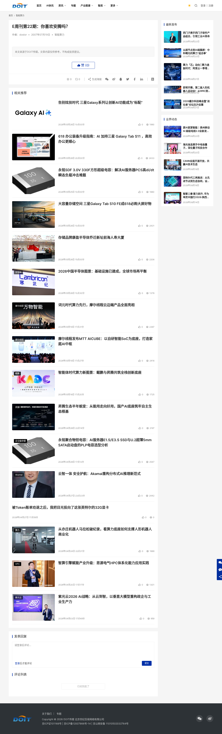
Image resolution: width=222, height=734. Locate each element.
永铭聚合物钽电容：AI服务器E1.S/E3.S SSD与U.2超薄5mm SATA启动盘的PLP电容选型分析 (105, 442)
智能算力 (59, 34)
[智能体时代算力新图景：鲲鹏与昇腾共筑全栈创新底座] (33, 383)
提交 (147, 663)
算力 (17, 530)
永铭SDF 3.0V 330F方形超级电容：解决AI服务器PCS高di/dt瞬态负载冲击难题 (106, 172)
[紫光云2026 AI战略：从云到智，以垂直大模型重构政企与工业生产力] (33, 607)
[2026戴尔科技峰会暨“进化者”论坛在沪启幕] (172, 104)
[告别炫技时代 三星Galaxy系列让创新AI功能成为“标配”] (33, 113)
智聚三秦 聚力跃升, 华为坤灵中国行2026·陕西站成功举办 (196, 197)
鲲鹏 (17, 373)
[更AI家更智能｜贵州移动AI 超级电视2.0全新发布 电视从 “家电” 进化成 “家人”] (172, 131)
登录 (203, 5)
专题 (73, 5)
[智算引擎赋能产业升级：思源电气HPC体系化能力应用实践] (33, 573)
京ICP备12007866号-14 (77, 723)
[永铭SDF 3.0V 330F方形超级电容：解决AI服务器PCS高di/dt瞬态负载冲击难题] (33, 180)
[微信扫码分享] (107, 79)
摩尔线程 (19, 306)
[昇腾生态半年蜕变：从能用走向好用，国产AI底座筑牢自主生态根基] (33, 417)
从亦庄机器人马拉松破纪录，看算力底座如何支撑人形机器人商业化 (105, 531)
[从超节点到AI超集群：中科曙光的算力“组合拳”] (172, 53)
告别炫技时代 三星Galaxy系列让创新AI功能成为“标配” (100, 103)
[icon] (199, 718)
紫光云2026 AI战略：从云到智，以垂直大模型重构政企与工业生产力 (104, 599)
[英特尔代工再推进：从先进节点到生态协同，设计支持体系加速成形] (172, 181)
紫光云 (18, 597)
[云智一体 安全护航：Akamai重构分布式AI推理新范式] (33, 484)
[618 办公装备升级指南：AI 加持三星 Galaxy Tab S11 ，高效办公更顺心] (33, 147)
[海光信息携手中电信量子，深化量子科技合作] (172, 148)
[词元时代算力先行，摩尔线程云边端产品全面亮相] (33, 315)
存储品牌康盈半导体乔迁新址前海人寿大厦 (91, 237)
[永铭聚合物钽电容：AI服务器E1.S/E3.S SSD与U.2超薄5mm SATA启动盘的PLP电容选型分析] (33, 450)
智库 (100, 5)
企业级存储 (20, 441)
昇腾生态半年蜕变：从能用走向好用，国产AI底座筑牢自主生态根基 (105, 408)
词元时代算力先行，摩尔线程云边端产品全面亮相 (96, 305)
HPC (17, 564)
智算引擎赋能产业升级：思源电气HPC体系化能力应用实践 (103, 563)
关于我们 (47, 713)
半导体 (18, 272)
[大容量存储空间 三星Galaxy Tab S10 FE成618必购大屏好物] (33, 214)
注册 (210, 5)
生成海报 (96, 79)
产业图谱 (85, 5)
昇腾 (17, 407)
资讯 (60, 5)
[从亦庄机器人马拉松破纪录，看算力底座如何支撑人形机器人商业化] (33, 540)
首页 (39, 5)
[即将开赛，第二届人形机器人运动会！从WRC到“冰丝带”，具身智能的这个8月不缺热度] (172, 89)
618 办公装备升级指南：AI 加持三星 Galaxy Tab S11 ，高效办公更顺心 (105, 138)
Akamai (19, 474)
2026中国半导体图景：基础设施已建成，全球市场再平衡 (102, 271)
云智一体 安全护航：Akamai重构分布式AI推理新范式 (99, 474)
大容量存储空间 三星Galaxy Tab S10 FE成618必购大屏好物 (104, 204)
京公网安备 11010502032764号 (111, 723)
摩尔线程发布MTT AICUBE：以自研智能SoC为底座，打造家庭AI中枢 (105, 341)
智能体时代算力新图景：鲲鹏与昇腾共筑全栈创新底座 (100, 372)
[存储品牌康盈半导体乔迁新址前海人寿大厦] (33, 248)
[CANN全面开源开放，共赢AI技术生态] (172, 165)
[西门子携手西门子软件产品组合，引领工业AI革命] (172, 37)
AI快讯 (50, 5)
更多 (112, 5)
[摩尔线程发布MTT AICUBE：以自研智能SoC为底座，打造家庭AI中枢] (33, 349)
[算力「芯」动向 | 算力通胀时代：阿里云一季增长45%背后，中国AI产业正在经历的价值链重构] (172, 71)
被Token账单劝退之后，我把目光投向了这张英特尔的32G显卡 (60, 507)
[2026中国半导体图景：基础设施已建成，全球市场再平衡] (33, 282)
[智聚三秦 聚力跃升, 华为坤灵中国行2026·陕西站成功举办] (172, 198)
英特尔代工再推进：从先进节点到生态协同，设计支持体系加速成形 (196, 181)
